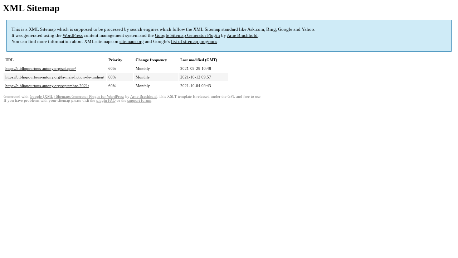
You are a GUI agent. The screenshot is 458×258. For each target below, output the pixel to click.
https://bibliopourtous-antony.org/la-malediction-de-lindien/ (54, 77)
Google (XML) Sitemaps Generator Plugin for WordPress (77, 97)
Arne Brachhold (242, 35)
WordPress (73, 35)
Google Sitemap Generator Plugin (187, 35)
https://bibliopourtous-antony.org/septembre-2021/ (47, 85)
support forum (139, 100)
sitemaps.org (132, 41)
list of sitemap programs (194, 41)
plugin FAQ (106, 100)
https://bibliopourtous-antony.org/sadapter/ (40, 68)
